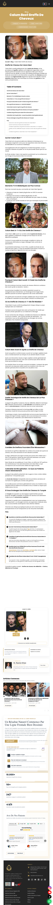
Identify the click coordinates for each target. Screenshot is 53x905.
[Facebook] (29, 879)
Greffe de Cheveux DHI (10, 893)
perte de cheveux (33, 68)
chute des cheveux (12, 479)
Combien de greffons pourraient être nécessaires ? (20, 112)
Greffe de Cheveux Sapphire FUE (12, 891)
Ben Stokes (26, 550)
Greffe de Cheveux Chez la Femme (12, 897)
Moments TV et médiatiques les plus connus (18, 96)
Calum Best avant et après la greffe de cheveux (19, 107)
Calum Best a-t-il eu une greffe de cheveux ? (18, 99)
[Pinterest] (45, 879)
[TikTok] (49, 897)
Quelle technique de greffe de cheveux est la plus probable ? (23, 109)
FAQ (8, 120)
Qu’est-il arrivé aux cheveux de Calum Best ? (19, 124)
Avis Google (11, 853)
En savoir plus (8, 705)
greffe (16, 70)
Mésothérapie (8, 904)
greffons (38, 78)
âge (29, 529)
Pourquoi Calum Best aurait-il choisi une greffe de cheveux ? (22, 101)
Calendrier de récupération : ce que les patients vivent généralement (25, 115)
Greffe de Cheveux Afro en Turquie (12, 901)
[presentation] (25, 638)
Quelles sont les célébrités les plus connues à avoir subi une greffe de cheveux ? (27, 129)
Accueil (7, 62)
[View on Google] (9, 846)
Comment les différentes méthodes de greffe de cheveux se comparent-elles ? (38, 700)
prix (14, 495)
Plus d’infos (44, 665)
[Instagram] (49, 888)
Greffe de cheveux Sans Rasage (12, 899)
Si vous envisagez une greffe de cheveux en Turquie (20, 118)
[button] (8, 841)
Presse (29, 901)
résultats (8, 78)
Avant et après (31, 897)
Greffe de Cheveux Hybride (11, 895)
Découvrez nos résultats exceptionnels (27, 643)
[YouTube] (49, 892)
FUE (6, 404)
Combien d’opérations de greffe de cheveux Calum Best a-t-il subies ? (25, 126)
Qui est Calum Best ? (12, 93)
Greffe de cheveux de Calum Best (15, 90)
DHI (31, 409)
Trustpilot (20, 853)
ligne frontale (17, 76)
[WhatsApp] (49, 901)
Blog (12, 62)
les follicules (28, 404)
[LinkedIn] (38, 879)
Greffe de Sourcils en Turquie (34, 895)
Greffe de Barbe (31, 893)
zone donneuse (14, 406)
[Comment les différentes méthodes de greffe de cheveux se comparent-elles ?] (38, 690)
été (14, 234)
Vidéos (29, 899)
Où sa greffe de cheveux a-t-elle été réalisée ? (19, 104)
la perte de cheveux (36, 234)
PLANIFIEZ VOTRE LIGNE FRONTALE (10, 741)
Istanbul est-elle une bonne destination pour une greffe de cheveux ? (13, 700)
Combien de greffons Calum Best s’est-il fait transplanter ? (23, 131)
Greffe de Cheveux (32, 891)
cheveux (39, 75)
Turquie (9, 494)
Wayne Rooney (13, 550)
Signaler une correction (36, 651)
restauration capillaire (21, 497)
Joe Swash (32, 550)
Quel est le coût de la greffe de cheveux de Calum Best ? (22, 122)
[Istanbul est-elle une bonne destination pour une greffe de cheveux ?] (14, 690)
